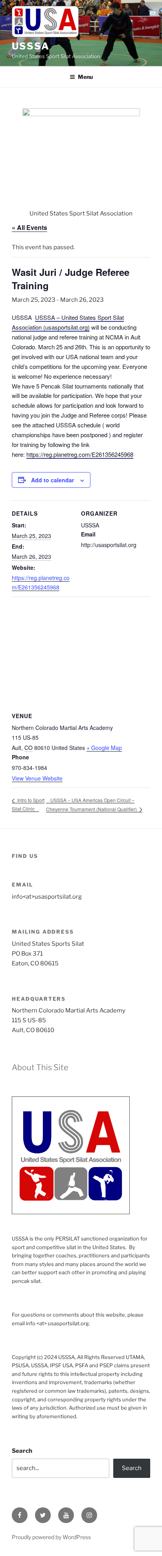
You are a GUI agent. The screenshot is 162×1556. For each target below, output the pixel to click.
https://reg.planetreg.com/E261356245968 (79, 454)
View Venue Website (37, 778)
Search (22, 1450)
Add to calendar (52, 480)
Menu (85, 76)
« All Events (29, 227)
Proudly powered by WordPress (51, 1537)
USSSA (31, 46)
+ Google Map (104, 748)
